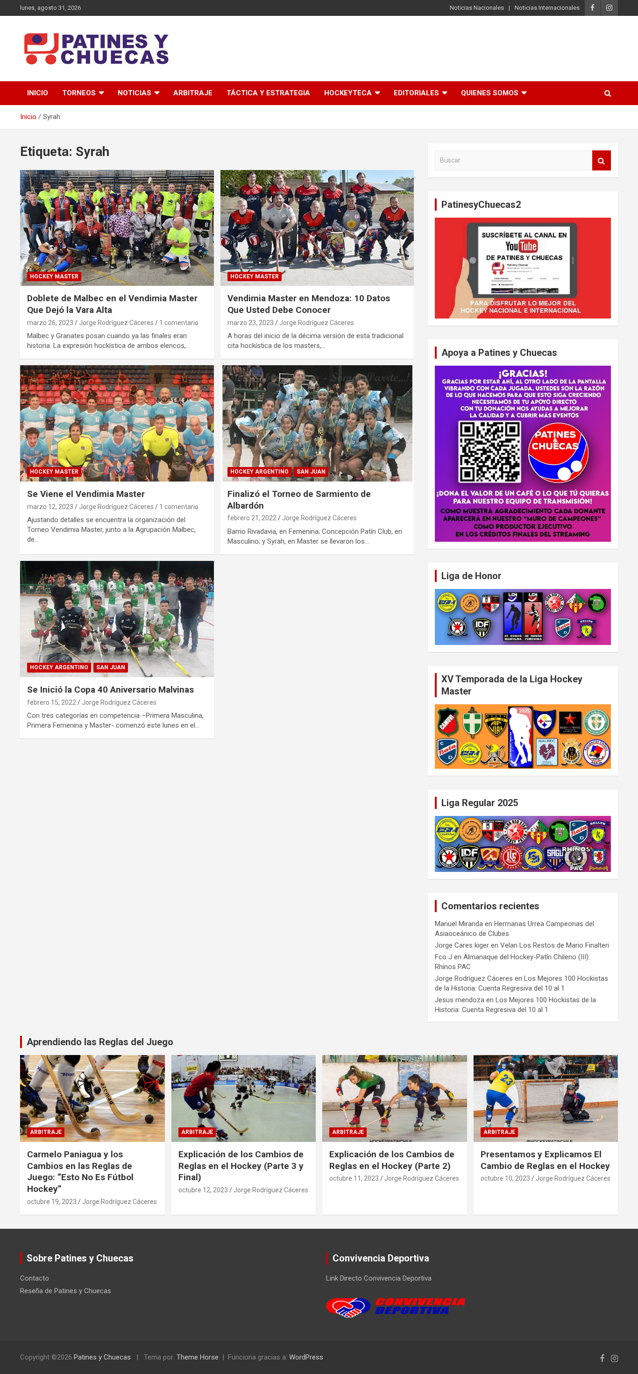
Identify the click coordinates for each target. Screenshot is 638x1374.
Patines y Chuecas (102, 1357)
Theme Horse (198, 1357)
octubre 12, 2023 (203, 1190)
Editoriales (416, 93)
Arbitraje (193, 93)
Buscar (601, 160)
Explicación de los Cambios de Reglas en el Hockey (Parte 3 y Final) (241, 1166)
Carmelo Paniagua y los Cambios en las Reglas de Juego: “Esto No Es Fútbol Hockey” (80, 1171)
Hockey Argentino (259, 471)
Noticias (134, 93)
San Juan (311, 471)
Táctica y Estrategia (268, 93)
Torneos (79, 93)
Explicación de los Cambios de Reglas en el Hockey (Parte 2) (391, 1160)
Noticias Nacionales (477, 7)
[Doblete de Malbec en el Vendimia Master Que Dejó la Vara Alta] (117, 228)
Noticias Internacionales (547, 7)
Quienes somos (489, 93)
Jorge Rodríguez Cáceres (116, 322)
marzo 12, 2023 (50, 506)
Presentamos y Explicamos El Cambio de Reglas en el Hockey (545, 1160)
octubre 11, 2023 (354, 1178)
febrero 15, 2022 (51, 702)
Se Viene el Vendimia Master (86, 494)
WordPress (306, 1357)
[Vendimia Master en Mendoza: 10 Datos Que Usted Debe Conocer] (317, 228)
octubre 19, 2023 (52, 1201)
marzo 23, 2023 (250, 322)
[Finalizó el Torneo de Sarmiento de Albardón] (317, 423)
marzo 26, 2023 (50, 322)
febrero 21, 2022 (251, 518)
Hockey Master (54, 276)
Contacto (34, 1278)
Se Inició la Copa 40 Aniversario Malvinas (110, 689)
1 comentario (178, 322)
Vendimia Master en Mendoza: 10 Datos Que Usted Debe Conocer (308, 304)
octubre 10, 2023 (505, 1178)
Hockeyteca (348, 93)
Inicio (37, 93)
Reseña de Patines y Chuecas (65, 1291)
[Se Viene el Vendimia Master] (117, 423)
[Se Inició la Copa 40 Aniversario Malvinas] (117, 618)
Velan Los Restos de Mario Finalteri (554, 945)
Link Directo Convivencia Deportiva (379, 1278)
